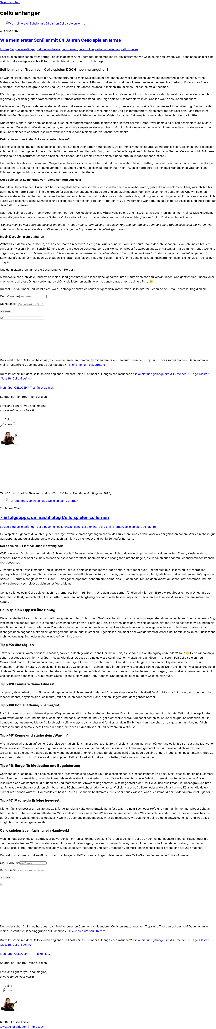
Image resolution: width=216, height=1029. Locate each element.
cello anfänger (25, 49)
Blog (13, 49)
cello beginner (46, 526)
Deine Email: (8, 304)
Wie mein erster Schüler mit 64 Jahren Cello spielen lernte (60, 40)
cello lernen (69, 49)
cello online (86, 49)
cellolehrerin (151, 526)
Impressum (37, 1026)
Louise (4, 49)
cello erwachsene (48, 49)
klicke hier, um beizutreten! (87, 364)
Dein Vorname (9, 296)
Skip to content (10, 2)
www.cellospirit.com (13, 1026)
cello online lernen (107, 49)
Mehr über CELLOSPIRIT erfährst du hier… (27, 387)
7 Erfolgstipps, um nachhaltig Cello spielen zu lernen (54, 517)
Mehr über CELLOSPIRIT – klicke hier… (25, 953)
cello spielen (129, 49)
